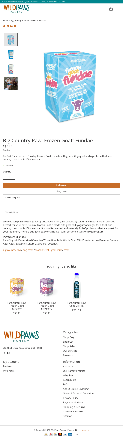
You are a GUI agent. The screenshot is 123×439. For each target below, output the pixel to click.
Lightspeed (84, 430)
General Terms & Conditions (79, 393)
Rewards (68, 355)
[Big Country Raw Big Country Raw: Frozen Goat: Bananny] (16, 286)
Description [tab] (11, 212)
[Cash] (46, 434)
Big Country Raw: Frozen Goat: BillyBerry (46, 305)
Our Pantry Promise (74, 371)
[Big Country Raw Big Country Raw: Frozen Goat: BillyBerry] (46, 286)
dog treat (28, 250)
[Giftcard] (51, 434)
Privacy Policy (70, 398)
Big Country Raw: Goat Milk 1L (76, 304)
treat (66, 250)
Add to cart (62, 185)
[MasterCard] (60, 434)
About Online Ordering (76, 389)
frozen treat (42, 250)
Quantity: (7, 171)
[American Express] (70, 434)
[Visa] (65, 434)
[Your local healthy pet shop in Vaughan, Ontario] (16, 8)
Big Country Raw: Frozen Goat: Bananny (16, 305)
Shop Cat (68, 341)
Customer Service (73, 411)
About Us (68, 366)
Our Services (70, 350)
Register (7, 366)
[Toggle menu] (117, 9)
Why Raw (68, 375)
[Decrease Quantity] (6, 177)
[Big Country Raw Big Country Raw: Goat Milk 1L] (76, 286)
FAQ (65, 384)
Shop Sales (69, 346)
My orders (9, 371)
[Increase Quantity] (12, 177)
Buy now (61, 191)
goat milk (56, 250)
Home (5, 20)
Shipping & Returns (74, 407)
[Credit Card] (55, 434)
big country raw (12, 250)
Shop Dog (68, 337)
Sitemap (67, 416)
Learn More (69, 380)
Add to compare (12, 197)
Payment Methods (73, 402)
